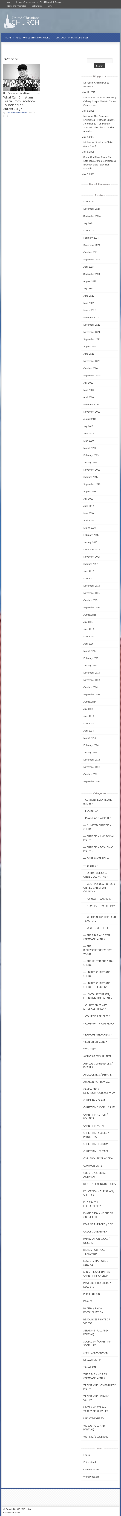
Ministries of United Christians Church (96, 1273)
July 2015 (88, 622)
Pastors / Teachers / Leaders (97, 1285)
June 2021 (88, 353)
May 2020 (88, 390)
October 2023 (90, 252)
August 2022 (89, 281)
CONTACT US (43, 46)
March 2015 (89, 651)
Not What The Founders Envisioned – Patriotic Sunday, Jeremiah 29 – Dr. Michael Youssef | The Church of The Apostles (99, 124)
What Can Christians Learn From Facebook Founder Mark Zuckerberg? (19, 103)
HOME (8, 38)
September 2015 (91, 607)
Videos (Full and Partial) (94, 1427)
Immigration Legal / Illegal (96, 1240)
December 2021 (91, 324)
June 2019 (88, 433)
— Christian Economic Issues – (98, 849)
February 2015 (90, 658)
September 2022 (91, 274)
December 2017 (91, 549)
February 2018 (90, 535)
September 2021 (91, 339)
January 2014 (90, 752)
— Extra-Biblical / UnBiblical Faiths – (95, 874)
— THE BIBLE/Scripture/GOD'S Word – (97, 950)
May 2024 (88, 230)
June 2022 (88, 295)
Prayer (87, 1301)
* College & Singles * (96, 1016)
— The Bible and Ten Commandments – (96, 937)
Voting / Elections (95, 1436)
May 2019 (88, 440)
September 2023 (91, 259)
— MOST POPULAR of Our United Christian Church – (99, 887)
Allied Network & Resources (52, 2)
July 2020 (88, 382)
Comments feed (91, 1469)
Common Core (92, 1165)
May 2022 (88, 303)
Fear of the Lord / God (98, 1224)
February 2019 (90, 455)
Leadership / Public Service (95, 1262)
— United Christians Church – (96, 974)
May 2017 (88, 578)
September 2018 (91, 484)
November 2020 (91, 361)
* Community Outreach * (99, 1025)
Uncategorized (93, 1418)
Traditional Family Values (96, 1398)
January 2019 (90, 462)
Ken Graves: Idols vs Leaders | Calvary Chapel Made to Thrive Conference (99, 101)
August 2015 (89, 614)
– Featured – (91, 810)
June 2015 (88, 629)
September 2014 (91, 694)
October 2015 (90, 600)
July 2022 (88, 288)
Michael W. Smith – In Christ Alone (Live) (98, 144)
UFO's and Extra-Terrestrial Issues (95, 1409)
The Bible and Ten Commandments (95, 1376)
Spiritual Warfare (95, 1352)
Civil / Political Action (98, 1158)
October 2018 (90, 477)
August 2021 (89, 346)
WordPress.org (91, 1476)
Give (50, 6)
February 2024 (90, 237)
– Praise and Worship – (98, 818)
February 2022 (90, 317)
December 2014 (91, 672)
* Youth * (89, 1049)
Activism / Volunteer (97, 1056)
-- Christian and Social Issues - (18, 93)
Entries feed (89, 1462)
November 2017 (91, 556)
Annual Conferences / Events (97, 1065)
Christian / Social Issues (99, 1107)
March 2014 (89, 738)
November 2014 (91, 680)
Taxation (89, 1367)
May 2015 (88, 636)
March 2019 (89, 448)
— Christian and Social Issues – (98, 838)
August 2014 (89, 701)
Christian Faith (93, 1125)
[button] (114, 37)
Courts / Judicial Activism (94, 1175)
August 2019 (89, 419)
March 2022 (89, 310)
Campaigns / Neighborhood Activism (99, 1091)
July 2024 (88, 223)
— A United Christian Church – (97, 827)
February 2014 (90, 745)
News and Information (16, 6)
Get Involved (37, 6)
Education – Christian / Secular (98, 1193)
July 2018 (88, 498)
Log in (86, 1455)
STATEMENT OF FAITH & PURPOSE (72, 38)
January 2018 (90, 542)
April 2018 (88, 520)
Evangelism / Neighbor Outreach (98, 1215)
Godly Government (96, 1231)
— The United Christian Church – (98, 963)
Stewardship (92, 1359)
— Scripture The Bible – (98, 928)
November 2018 (91, 469)
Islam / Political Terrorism (94, 1251)
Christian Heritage (96, 1151)
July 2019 (88, 426)
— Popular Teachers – (98, 898)
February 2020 (90, 404)
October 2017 (90, 564)
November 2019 (91, 411)
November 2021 (91, 332)
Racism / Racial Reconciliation (93, 1310)
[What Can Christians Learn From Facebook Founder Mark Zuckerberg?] (21, 77)
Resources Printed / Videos (96, 1321)
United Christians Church (16, 113)
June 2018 (88, 506)
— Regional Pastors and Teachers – (99, 919)
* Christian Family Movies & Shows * (95, 1007)
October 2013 (90, 774)
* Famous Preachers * (97, 1034)
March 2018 (89, 527)
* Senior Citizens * (95, 1041)
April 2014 (88, 730)
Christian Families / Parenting (96, 1134)
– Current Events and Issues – (97, 801)
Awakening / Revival (96, 1081)
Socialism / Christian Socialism (97, 1343)
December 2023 (91, 245)
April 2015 (88, 643)
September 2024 (91, 216)
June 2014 (88, 716)
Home (7, 2)
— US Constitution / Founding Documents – (98, 996)
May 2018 (88, 513)
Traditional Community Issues (99, 1387)
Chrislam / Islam (94, 1100)
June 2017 (88, 571)
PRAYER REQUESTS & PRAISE (19, 46)
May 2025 (88, 201)
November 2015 (91, 593)
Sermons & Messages (25, 2)
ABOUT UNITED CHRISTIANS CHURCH (33, 38)
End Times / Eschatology (92, 1204)
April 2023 (88, 266)
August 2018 (89, 491)
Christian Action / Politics (95, 1116)
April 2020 (88, 397)
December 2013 (91, 759)
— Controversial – (96, 858)
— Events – (90, 865)
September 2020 (91, 375)
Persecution (91, 1294)
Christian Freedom (95, 1144)
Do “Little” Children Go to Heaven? (96, 84)
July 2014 (88, 709)
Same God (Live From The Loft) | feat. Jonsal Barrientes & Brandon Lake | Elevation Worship (99, 163)
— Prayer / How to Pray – (99, 908)
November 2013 (91, 767)
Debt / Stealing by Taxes (99, 1184)
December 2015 (91, 585)
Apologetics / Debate (97, 1074)
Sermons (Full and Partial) (95, 1332)
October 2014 (90, 687)
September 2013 (91, 781)
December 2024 (91, 208)
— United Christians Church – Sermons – (96, 985)
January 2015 (90, 665)
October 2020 (90, 368)
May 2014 (88, 723)
